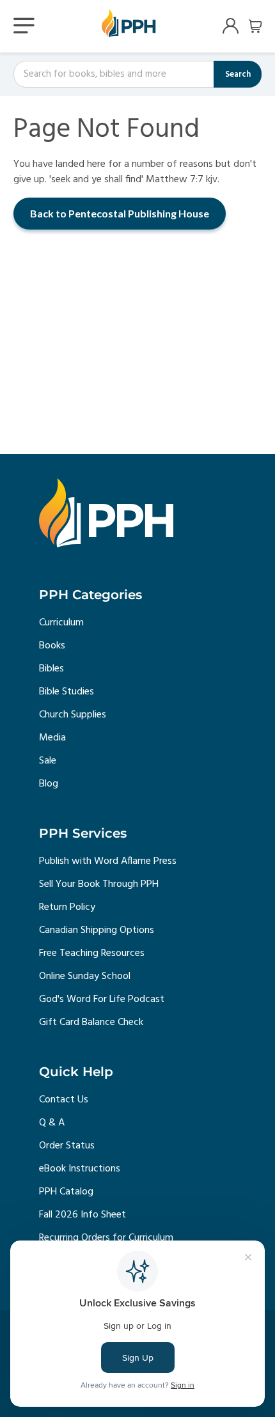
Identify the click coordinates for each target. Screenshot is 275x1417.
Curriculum (61, 623)
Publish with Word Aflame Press (108, 861)
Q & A (52, 1123)
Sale (47, 761)
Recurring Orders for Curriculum (106, 1238)
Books (52, 646)
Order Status (67, 1146)
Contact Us (63, 1100)
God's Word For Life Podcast (101, 999)
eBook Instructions (79, 1169)
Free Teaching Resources (92, 953)
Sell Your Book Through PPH (99, 884)
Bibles (51, 669)
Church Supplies (72, 715)
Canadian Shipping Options (96, 930)
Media (52, 738)
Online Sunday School (84, 976)
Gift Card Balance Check (91, 1022)
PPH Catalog (66, 1192)
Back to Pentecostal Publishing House (119, 213)
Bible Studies (66, 692)
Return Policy (67, 907)
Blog (48, 784)
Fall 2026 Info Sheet (82, 1215)
